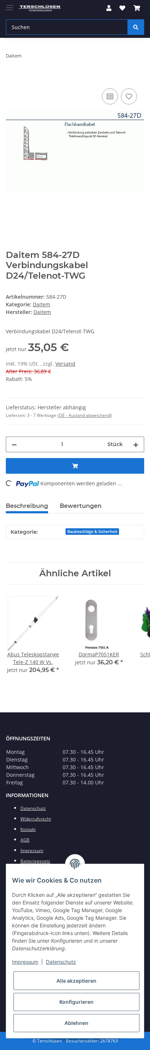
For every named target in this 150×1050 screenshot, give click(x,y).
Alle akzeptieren (76, 981)
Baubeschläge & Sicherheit (92, 531)
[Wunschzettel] (122, 8)
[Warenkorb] (137, 8)
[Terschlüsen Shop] (40, 8)
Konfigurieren (76, 1002)
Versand (65, 363)
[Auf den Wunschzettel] (129, 96)
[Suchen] (135, 27)
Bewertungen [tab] (81, 505)
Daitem (41, 304)
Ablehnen (76, 1023)
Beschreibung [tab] (27, 505)
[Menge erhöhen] (136, 444)
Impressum (25, 962)
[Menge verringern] (14, 444)
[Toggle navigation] (9, 4)
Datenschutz (61, 962)
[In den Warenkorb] (11, 79)
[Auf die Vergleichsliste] (110, 96)
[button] (108, 8)
